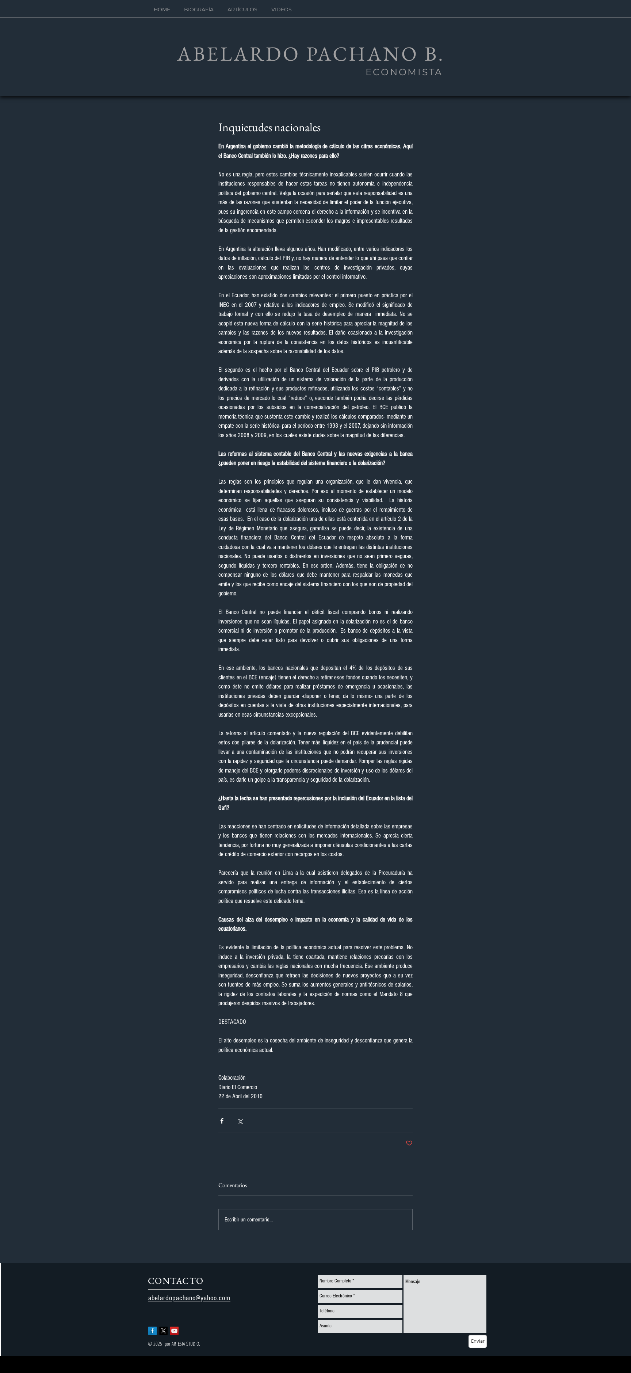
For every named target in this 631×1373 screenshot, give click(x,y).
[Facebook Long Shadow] (152, 1331)
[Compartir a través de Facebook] (221, 1120)
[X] (163, 1331)
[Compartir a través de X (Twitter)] (239, 1120)
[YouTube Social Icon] (174, 1331)
